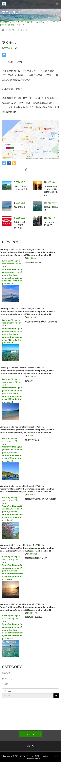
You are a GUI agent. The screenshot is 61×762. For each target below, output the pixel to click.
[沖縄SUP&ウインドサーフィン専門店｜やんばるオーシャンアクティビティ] (4, 4)
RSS (33, 746)
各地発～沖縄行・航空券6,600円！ (20, 225)
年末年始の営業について (36, 558)
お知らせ (6, 673)
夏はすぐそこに (32, 440)
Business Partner (33, 262)
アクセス (30, 734)
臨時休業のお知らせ (34, 617)
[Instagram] (28, 746)
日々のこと (7, 678)
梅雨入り (29, 381)
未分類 (16, 48)
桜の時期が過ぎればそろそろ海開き (41, 499)
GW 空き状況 (20, 207)
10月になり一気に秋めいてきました (21, 189)
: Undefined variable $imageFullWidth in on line (27, 252)
